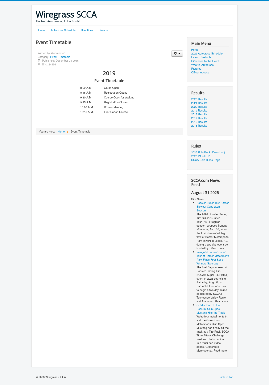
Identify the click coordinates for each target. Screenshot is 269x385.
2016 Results (199, 122)
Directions (87, 30)
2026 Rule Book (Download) (208, 152)
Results (103, 30)
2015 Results (199, 125)
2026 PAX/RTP (200, 156)
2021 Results (199, 103)
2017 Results (199, 118)
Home (41, 30)
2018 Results (199, 114)
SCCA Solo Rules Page (205, 160)
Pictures (196, 68)
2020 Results (199, 107)
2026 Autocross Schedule (207, 53)
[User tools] (177, 53)
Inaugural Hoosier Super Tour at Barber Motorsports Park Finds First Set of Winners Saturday (212, 257)
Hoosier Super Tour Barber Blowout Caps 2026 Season (212, 206)
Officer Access (200, 72)
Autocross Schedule (63, 30)
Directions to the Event (205, 61)
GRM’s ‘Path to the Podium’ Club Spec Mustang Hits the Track (210, 309)
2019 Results (199, 110)
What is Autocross (202, 65)
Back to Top (226, 377)
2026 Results (199, 99)
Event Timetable (60, 57)
